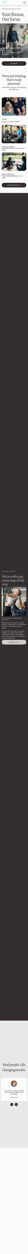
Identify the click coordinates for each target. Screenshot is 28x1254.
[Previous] (12, 1104)
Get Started (14, 63)
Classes (4, 119)
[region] (14, 1092)
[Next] (16, 1104)
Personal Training (8, 146)
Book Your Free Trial (14, 185)
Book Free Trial (14, 642)
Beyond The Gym (8, 174)
